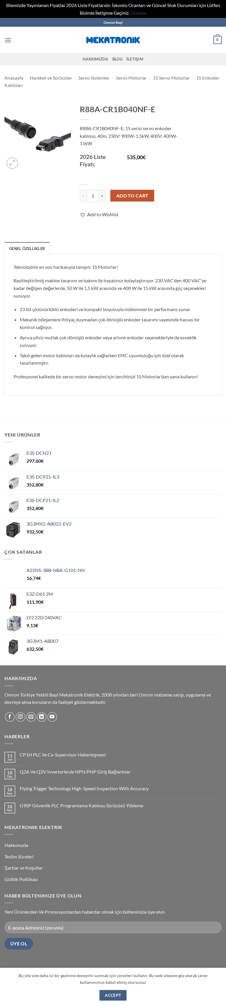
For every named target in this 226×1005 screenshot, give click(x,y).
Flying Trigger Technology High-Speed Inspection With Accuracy (84, 788)
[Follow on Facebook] (10, 717)
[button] (7, 40)
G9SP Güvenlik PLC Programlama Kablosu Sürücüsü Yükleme (81, 805)
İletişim (135, 59)
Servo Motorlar (131, 77)
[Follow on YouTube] (52, 717)
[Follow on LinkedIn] (41, 717)
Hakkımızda (95, 59)
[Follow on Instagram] (20, 717)
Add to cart (132, 195)
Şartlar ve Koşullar (23, 867)
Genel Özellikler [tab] (27, 248)
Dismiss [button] (138, 13)
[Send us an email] (31, 717)
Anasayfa (13, 77)
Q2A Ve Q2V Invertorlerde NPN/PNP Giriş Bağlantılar (75, 771)
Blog (117, 59)
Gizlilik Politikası (21, 879)
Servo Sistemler (93, 77)
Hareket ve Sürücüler (51, 77)
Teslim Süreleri (19, 856)
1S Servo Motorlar (171, 77)
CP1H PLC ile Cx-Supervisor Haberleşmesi (63, 754)
